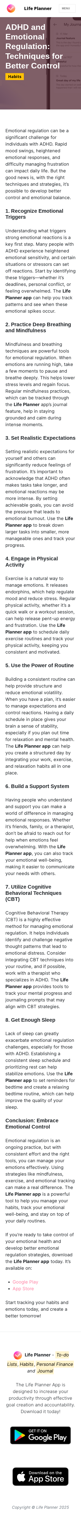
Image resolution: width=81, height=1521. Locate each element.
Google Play (25, 1282)
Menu (66, 8)
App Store (23, 1288)
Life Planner (38, 8)
